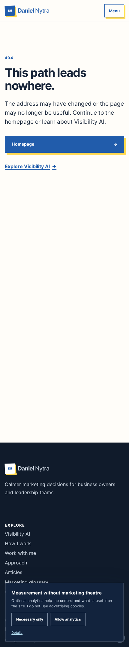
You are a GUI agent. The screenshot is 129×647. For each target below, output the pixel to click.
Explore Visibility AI (30, 166)
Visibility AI (17, 534)
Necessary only (29, 619)
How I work (18, 543)
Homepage (23, 144)
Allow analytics (68, 619)
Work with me (20, 553)
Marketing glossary (26, 582)
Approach (16, 563)
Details (16, 632)
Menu (114, 10)
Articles (13, 572)
